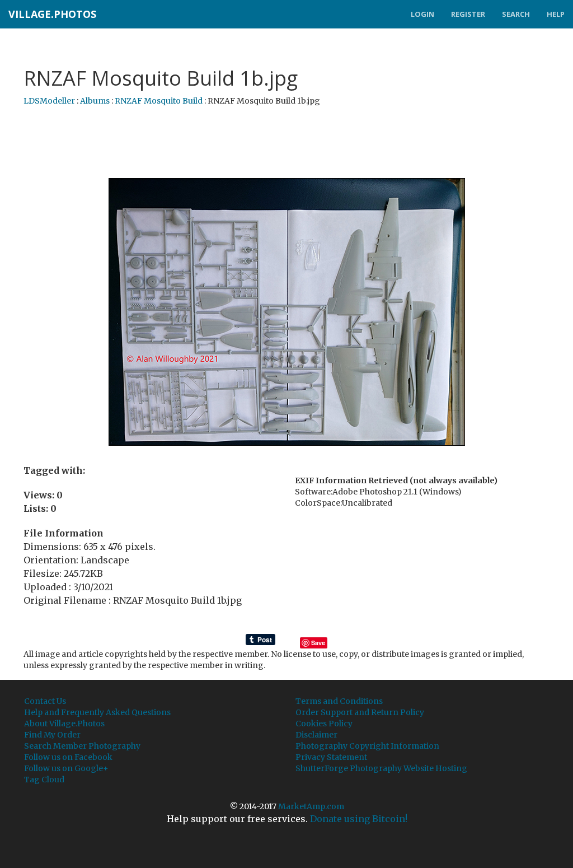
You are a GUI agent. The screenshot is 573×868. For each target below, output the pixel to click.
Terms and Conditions (339, 701)
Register (468, 14)
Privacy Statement (331, 757)
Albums (95, 101)
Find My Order (52, 735)
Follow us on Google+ (66, 768)
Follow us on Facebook (68, 757)
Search (516, 14)
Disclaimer (316, 735)
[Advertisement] (286, 143)
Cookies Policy (324, 723)
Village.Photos (52, 14)
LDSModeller (49, 101)
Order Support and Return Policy (359, 712)
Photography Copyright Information (367, 746)
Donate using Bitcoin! (358, 818)
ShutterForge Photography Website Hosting (381, 768)
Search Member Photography (82, 746)
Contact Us (45, 701)
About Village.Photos (64, 723)
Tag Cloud (44, 779)
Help (556, 14)
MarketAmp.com (311, 806)
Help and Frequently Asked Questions (97, 712)
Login (422, 14)
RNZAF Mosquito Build (159, 101)
